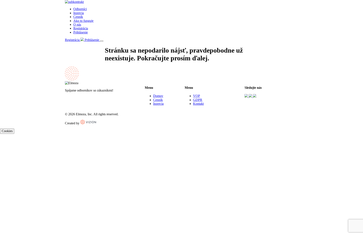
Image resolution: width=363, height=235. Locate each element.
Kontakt (198, 103)
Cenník (78, 17)
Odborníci (80, 9)
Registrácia (80, 28)
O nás (77, 24)
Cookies (7, 131)
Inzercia (78, 13)
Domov (158, 96)
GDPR (197, 100)
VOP (196, 96)
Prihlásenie (80, 32)
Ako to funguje (83, 21)
